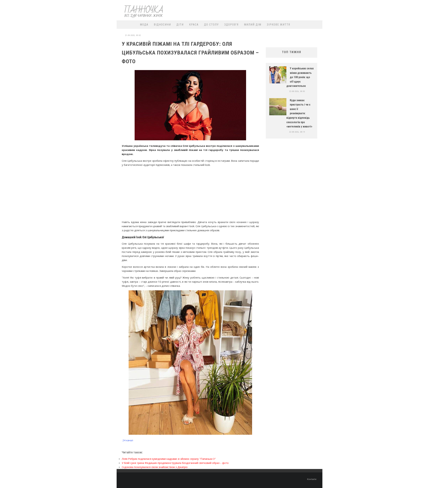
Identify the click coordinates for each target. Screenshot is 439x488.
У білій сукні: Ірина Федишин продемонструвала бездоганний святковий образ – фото (175, 463)
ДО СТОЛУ (211, 24)
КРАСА (194, 24)
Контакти (311, 479)
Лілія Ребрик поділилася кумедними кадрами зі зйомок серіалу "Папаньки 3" (169, 458)
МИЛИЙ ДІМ (252, 24)
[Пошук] (317, 24)
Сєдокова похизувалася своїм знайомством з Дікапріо (155, 467)
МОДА (144, 24)
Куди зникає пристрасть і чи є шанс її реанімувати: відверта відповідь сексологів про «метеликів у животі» (299, 113)
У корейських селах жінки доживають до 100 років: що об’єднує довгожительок (300, 77)
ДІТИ (180, 24)
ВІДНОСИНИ (162, 24)
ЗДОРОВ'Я (231, 24)
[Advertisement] (258, 9)
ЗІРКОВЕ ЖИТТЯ (278, 24)
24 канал (127, 440)
